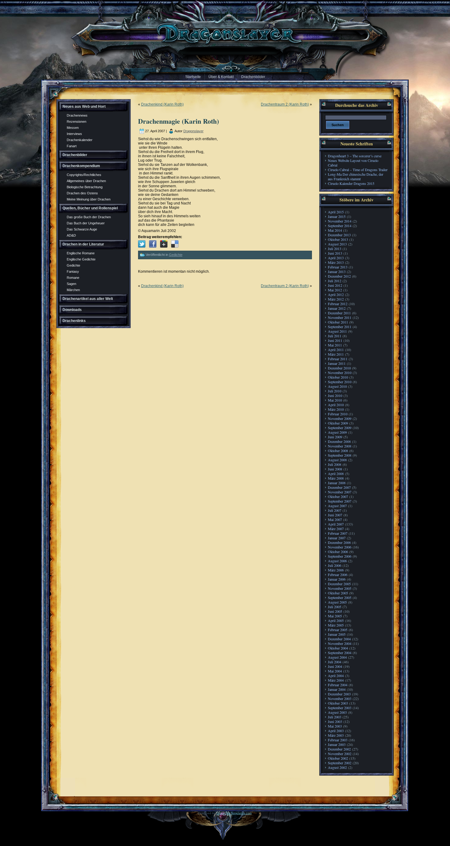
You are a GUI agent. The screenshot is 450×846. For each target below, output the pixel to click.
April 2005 (336, 620)
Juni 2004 (335, 666)
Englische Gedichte (81, 259)
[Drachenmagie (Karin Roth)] (141, 244)
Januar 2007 (337, 537)
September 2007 (339, 501)
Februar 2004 (337, 684)
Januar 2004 (337, 689)
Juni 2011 (335, 340)
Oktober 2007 (338, 496)
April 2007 (336, 524)
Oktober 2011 (338, 322)
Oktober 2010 (338, 377)
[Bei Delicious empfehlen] (174, 244)
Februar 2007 (337, 533)
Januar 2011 (337, 363)
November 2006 (339, 547)
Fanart (72, 146)
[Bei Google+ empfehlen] (163, 244)
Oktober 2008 (338, 450)
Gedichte (73, 265)
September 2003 (339, 707)
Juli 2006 (334, 565)
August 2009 (337, 432)
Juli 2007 (334, 510)
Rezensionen (76, 121)
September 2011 (339, 326)
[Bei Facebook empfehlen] (152, 244)
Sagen (71, 284)
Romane (73, 277)
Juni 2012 (335, 285)
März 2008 (336, 478)
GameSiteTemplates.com (234, 813)
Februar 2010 (337, 413)
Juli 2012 (334, 280)
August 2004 (337, 657)
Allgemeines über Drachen (86, 181)
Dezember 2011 (339, 312)
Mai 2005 (335, 615)
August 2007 (337, 505)
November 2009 (339, 418)
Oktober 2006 (338, 551)
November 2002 (339, 753)
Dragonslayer (193, 131)
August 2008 (337, 459)
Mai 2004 (335, 670)
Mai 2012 (335, 289)
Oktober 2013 (338, 239)
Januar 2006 (337, 579)
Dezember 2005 (339, 583)
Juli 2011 (334, 335)
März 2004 (336, 680)
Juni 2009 (335, 436)
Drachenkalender (79, 140)
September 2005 (339, 597)
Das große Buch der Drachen (89, 217)
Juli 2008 (334, 464)
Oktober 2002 (338, 758)
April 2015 (336, 211)
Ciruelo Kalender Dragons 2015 (351, 183)
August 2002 (337, 767)
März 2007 (336, 528)
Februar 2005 (337, 629)
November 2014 (339, 221)
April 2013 (336, 257)
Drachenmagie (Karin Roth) (178, 121)
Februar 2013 (337, 266)
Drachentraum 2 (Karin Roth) (285, 104)
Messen (73, 127)
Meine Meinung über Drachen (89, 199)
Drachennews (77, 115)
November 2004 (339, 643)
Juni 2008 (335, 468)
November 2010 (339, 372)
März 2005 (336, 625)
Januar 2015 (337, 216)
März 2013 (336, 262)
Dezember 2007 (339, 487)
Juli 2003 (334, 716)
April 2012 (336, 294)
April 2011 (336, 349)
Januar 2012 (337, 308)
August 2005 (337, 602)
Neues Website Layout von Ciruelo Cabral (353, 162)
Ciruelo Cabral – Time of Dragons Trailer (358, 169)
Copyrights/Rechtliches (84, 175)
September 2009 (339, 427)
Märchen (73, 290)
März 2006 (336, 569)
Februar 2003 (337, 739)
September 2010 (339, 381)
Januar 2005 (337, 634)
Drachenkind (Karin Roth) (162, 104)
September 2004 (339, 652)
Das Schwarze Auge (82, 229)
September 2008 (339, 455)
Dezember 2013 (339, 234)
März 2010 (336, 409)
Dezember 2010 (339, 367)
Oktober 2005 (338, 592)
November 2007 (339, 491)
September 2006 (339, 556)
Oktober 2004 (338, 648)
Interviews (74, 134)
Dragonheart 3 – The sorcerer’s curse (354, 155)
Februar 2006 (337, 574)
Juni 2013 (335, 253)
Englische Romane (81, 253)
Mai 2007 (335, 519)
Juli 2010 (334, 390)
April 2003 (336, 730)
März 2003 (336, 735)
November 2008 (339, 446)
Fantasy (73, 271)
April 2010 (336, 404)
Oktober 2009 (338, 423)
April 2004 (336, 675)
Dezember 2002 (339, 749)
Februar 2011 (337, 358)
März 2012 (336, 299)
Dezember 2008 (339, 441)
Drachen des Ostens (82, 193)
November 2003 (339, 698)
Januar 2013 (337, 271)
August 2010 (337, 386)
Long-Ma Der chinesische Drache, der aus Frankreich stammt (355, 176)
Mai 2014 (335, 230)
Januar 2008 (337, 482)
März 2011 (336, 354)
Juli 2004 (334, 661)
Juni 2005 (335, 611)
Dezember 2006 (339, 542)
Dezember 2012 (339, 276)
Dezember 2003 (339, 693)
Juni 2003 (335, 721)
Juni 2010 (335, 395)
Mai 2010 (335, 400)
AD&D (71, 235)
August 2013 (337, 243)
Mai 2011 (335, 345)
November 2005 (339, 588)
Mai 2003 (335, 726)
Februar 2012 (337, 303)
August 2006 (337, 560)
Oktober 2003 (338, 703)
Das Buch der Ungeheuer (86, 223)
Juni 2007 (335, 514)
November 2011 (339, 317)
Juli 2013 (334, 248)
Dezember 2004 (339, 638)
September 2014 (339, 225)
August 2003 (337, 712)
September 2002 (339, 762)
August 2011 (337, 331)
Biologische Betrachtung (85, 187)
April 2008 (336, 473)
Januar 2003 (337, 744)
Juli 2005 (334, 606)
